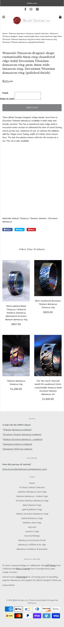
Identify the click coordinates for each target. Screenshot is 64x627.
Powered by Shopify (38, 600)
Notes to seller (7, 98)
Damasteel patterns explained (17, 444)
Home (4, 33)
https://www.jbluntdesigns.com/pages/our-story (24, 469)
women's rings (32, 531)
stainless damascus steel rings (32, 491)
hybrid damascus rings (32, 518)
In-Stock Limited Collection (32, 487)
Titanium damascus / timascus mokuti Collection (29, 33)
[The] (48, 355)
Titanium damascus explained (17, 429)
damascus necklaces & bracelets (32, 549)
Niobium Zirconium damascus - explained (22, 439)
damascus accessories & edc (32, 540)
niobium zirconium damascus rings (32, 513)
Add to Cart (32, 107)
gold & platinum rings (32, 509)
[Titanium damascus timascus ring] (16, 355)
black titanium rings (32, 505)
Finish (5, 93)
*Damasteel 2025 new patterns (17, 449)
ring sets (32, 527)
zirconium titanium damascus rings (32, 500)
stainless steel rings (32, 522)
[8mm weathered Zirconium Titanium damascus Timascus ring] (48, 278)
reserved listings (32, 535)
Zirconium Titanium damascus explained (22, 434)
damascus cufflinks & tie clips (32, 544)
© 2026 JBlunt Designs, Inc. (17, 600)
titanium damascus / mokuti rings (32, 496)
